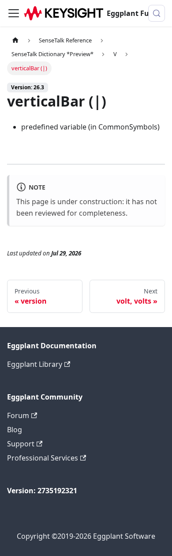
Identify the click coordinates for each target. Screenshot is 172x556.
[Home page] (15, 40)
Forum (18, 415)
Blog (14, 429)
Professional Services (42, 458)
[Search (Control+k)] (156, 13)
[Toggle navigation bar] (13, 13)
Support (20, 444)
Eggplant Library (34, 364)
